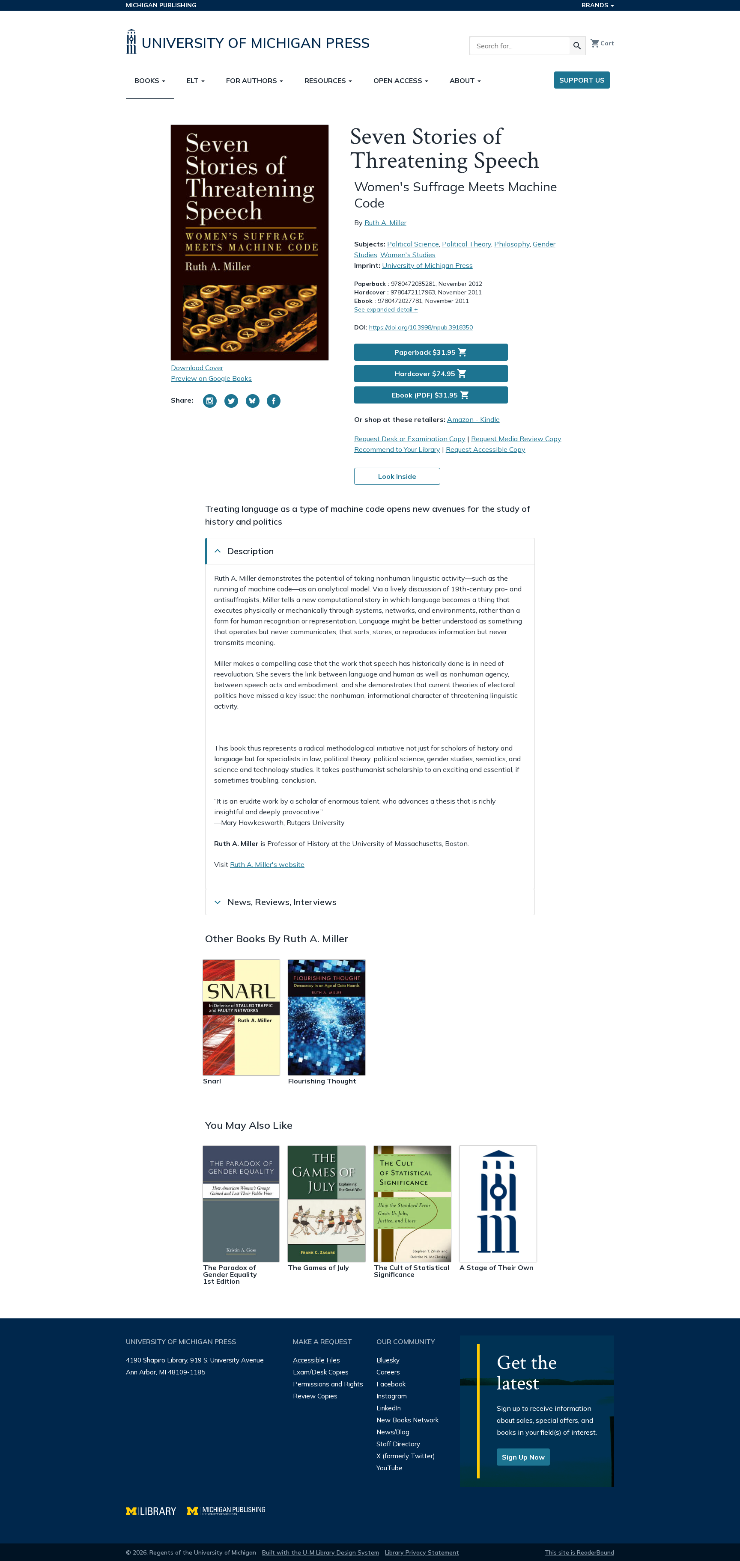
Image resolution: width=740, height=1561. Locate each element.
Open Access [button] (398, 80)
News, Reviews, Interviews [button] (282, 901)
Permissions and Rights (328, 1384)
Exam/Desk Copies (321, 1372)
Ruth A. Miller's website (267, 864)
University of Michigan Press (427, 265)
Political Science (413, 244)
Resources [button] (326, 80)
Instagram (391, 1396)
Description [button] (250, 551)
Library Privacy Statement (422, 1552)
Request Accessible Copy (485, 449)
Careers (388, 1372)
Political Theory (466, 244)
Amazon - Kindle (473, 419)
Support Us (582, 80)
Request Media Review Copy (516, 438)
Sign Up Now (523, 1457)
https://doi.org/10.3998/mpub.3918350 (421, 327)
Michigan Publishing (161, 5)
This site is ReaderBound (579, 1552)
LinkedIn (388, 1408)
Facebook (391, 1384)
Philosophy (512, 244)
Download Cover (197, 367)
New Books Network (407, 1420)
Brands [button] (596, 5)
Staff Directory (398, 1444)
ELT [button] (193, 80)
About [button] (463, 80)
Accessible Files (316, 1360)
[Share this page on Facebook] (273, 401)
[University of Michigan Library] (156, 1510)
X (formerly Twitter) (405, 1456)
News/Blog (392, 1432)
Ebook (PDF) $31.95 (431, 395)
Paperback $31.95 (431, 352)
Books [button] (147, 80)
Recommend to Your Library (397, 449)
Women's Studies (408, 254)
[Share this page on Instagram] (210, 401)
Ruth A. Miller (385, 222)
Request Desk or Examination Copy (409, 438)
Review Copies (315, 1396)
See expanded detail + (386, 309)
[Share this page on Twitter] (231, 401)
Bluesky (388, 1360)
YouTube (389, 1468)
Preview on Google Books (211, 378)
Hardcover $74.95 (431, 373)
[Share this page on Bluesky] (253, 401)
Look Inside (397, 476)
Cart (602, 43)
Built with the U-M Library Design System (320, 1552)
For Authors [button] (252, 80)
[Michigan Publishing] (230, 1510)
